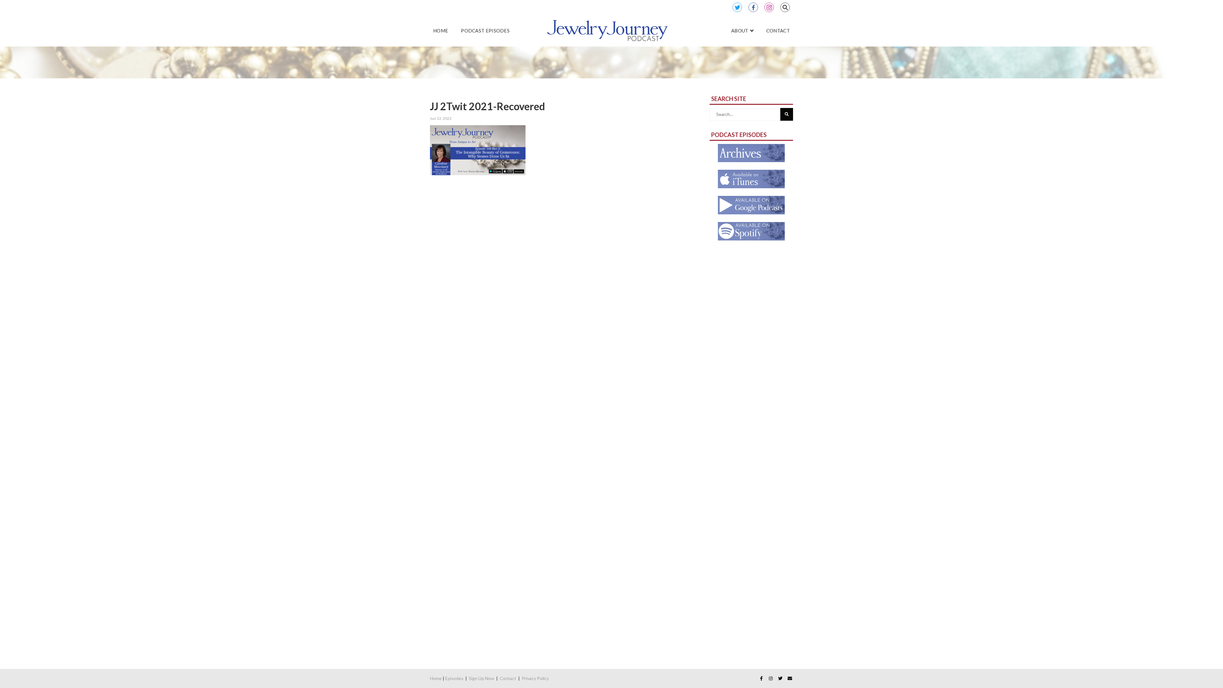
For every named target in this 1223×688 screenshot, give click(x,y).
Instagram (769, 7)
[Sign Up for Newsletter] (790, 678)
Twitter (737, 7)
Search (785, 7)
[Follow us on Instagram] (771, 678)
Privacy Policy (535, 678)
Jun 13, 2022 (441, 118)
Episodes (454, 678)
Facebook (753, 7)
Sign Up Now (481, 678)
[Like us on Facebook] (761, 678)
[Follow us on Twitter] (780, 678)
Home (436, 678)
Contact (508, 678)
